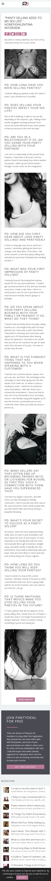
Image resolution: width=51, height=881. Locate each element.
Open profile (25, 699)
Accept (22, 877)
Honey (32, 42)
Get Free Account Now (25, 767)
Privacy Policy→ (38, 877)
